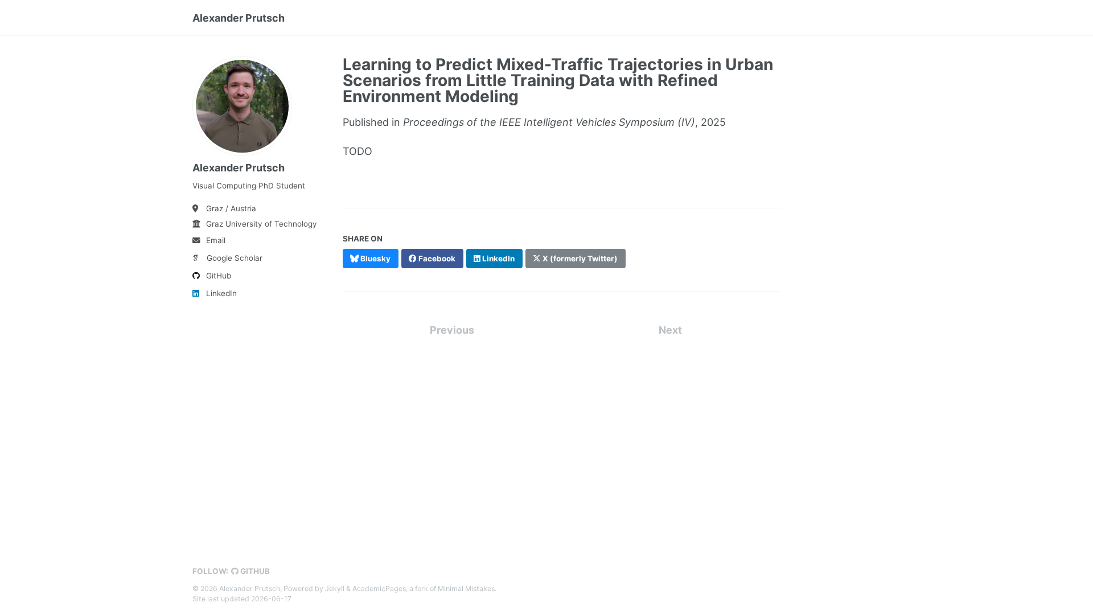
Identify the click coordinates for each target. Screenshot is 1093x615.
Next (670, 330)
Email (215, 240)
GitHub (218, 275)
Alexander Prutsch (238, 18)
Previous (452, 330)
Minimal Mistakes (466, 588)
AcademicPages (379, 588)
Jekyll (334, 588)
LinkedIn (221, 293)
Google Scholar (234, 258)
